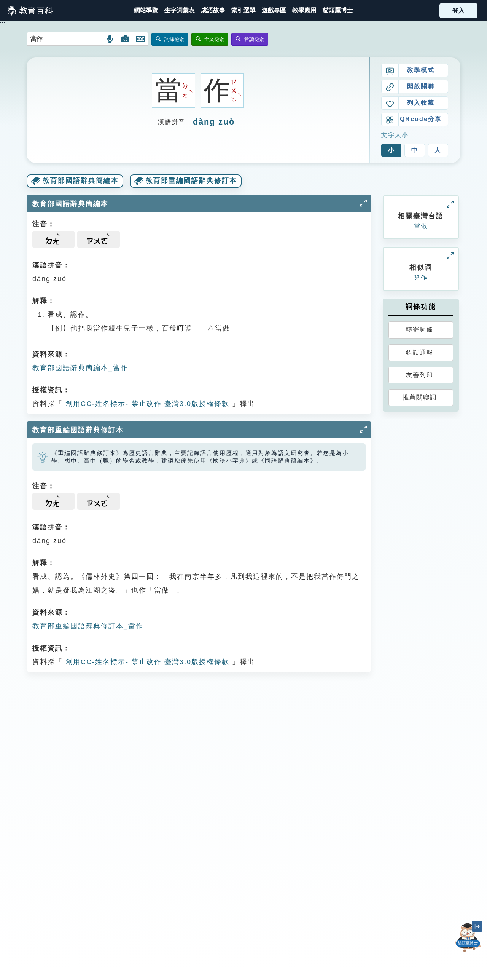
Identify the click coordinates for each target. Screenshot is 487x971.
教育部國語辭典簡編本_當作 (80, 368)
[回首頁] (30, 11)
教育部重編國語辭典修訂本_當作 (87, 626)
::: (3, 10)
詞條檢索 (174, 39)
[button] (243, 10)
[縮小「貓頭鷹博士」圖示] (477, 926)
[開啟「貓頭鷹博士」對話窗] (468, 937)
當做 (421, 226)
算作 (421, 277)
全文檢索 (214, 39)
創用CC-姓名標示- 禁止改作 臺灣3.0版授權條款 (146, 403)
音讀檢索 (254, 39)
